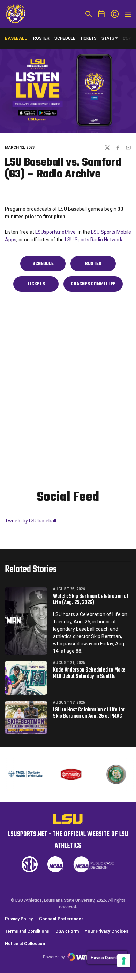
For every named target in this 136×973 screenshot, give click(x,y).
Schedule (64, 38)
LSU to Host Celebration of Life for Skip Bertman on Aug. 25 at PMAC (89, 713)
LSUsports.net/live (55, 232)
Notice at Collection (25, 943)
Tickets (88, 38)
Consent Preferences (61, 918)
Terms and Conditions (27, 931)
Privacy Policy (19, 918)
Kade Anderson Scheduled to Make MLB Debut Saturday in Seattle (89, 673)
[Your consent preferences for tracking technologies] (123, 960)
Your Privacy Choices (106, 931)
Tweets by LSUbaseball (30, 521)
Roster (41, 38)
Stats (107, 38)
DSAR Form (67, 931)
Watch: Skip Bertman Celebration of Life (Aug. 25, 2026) (90, 599)
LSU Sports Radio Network (93, 239)
